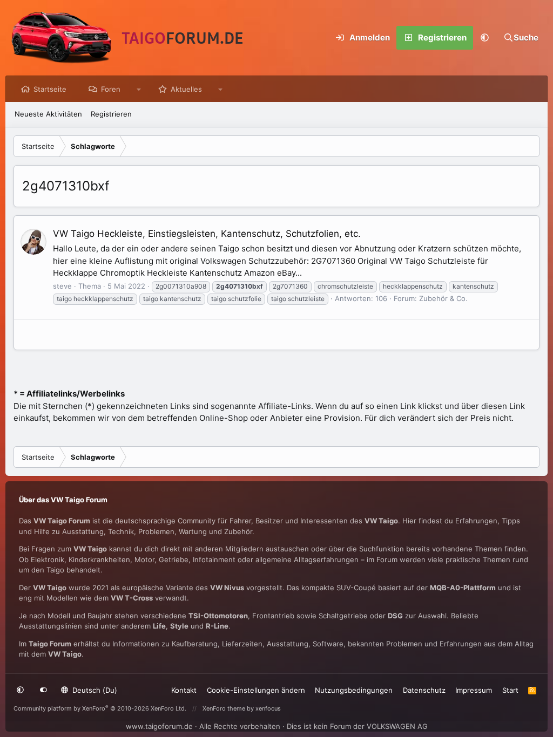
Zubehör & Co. (443, 298)
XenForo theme (224, 708)
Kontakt (184, 690)
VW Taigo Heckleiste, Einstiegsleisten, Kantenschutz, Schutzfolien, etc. (207, 233)
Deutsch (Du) (93, 690)
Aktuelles (186, 89)
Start (510, 690)
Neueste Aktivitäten (48, 114)
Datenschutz (424, 690)
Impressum (473, 690)
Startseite (49, 89)
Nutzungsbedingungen (354, 690)
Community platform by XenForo (100, 708)
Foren (110, 89)
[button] (485, 38)
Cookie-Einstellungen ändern (256, 690)
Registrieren (111, 114)
